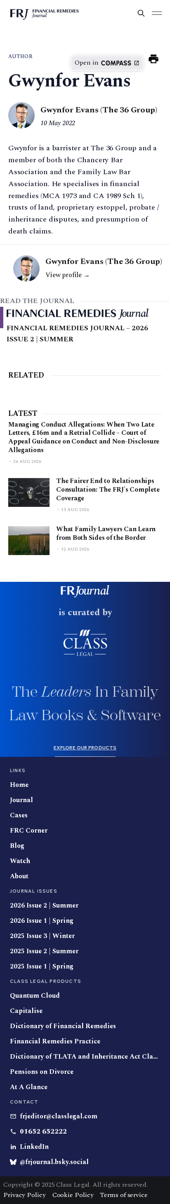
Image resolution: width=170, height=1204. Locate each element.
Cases (19, 815)
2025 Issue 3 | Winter (42, 936)
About (19, 876)
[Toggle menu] (157, 13)
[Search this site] (141, 13)
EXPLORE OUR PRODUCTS (85, 748)
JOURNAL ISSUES (33, 891)
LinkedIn (34, 1147)
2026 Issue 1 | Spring (41, 921)
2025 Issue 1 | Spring (41, 966)
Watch (20, 861)
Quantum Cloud (35, 996)
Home (19, 785)
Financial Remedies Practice (55, 1041)
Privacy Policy (24, 1195)
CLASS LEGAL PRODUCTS (45, 981)
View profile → (67, 275)
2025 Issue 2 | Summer (44, 951)
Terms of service (123, 1195)
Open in (87, 63)
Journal (21, 800)
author (20, 57)
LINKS (18, 770)
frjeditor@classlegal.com (58, 1116)
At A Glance (28, 1087)
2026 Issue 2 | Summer (44, 905)
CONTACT (24, 1102)
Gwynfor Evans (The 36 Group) (98, 110)
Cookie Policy (73, 1195)
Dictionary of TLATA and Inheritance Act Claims (85, 1056)
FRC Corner (28, 830)
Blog (17, 846)
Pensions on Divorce (41, 1072)
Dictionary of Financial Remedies (63, 1026)
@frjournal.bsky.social (54, 1162)
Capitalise (26, 1011)
